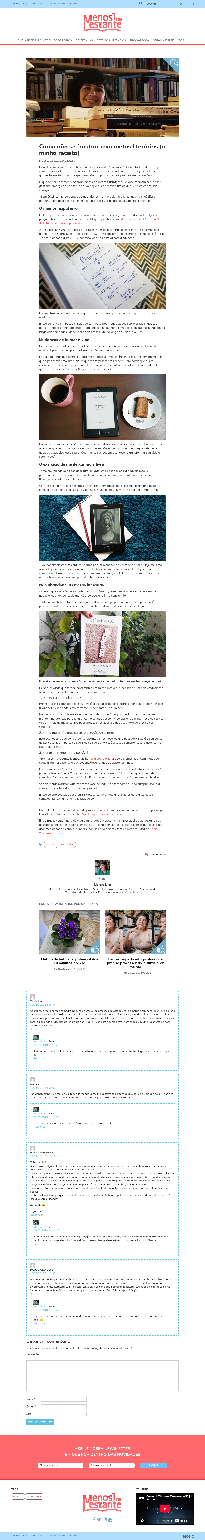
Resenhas (34, 40)
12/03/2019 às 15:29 (46, 1310)
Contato (75, 4)
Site (28, 1414)
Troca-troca (139, 40)
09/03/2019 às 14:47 (46, 1230)
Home (16, 4)
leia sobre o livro (102, 758)
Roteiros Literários (111, 40)
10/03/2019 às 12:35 (43, 1273)
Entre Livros (174, 40)
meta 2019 (51, 845)
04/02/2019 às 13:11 (43, 1156)
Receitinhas (84, 40)
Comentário (33, 1356)
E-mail (31, 1406)
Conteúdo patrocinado (52, 4)
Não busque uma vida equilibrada (104, 814)
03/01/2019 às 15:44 (43, 1005)
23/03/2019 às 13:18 (46, 1117)
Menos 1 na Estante (103, 22)
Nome (30, 1399)
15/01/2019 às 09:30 (43, 1088)
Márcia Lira (40, 1041)
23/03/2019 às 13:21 (46, 1045)
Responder (36, 1029)
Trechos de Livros (58, 40)
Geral (157, 40)
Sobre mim (29, 4)
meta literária (67, 845)
